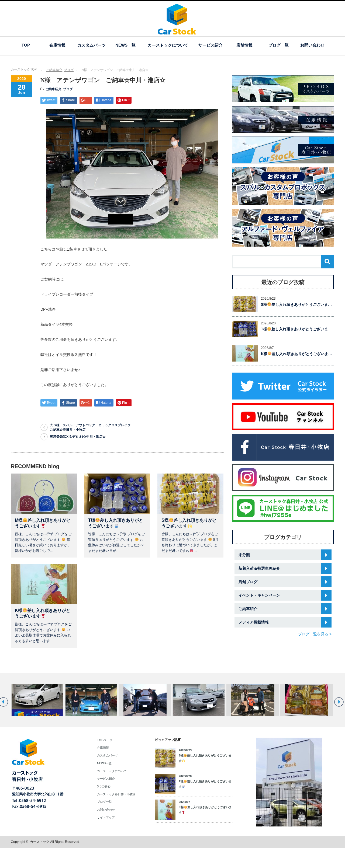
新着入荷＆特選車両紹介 (259, 568)
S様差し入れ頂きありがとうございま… (296, 304)
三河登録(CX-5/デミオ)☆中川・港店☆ (78, 437)
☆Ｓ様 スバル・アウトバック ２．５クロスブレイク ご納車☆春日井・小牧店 (91, 427)
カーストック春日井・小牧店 (116, 794)
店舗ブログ (248, 582)
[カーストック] (177, 32)
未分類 (244, 555)
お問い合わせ (312, 45)
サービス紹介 (210, 45)
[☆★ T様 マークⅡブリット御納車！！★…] (145, 700)
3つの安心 (104, 786)
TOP (26, 45)
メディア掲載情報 (254, 622)
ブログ (69, 70)
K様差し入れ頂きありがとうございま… (296, 354)
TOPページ (104, 740)
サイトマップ (106, 817)
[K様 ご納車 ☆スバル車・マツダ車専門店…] (198, 700)
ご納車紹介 (54, 70)
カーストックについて (168, 45)
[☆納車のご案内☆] (252, 700)
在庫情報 (57, 45)
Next (339, 702)
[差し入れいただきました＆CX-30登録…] (306, 700)
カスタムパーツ (91, 45)
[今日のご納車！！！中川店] (91, 700)
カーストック (39, 842)
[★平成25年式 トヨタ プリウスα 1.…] (37, 700)
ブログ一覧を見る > (315, 634)
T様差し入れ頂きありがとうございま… (296, 329)
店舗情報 (244, 45)
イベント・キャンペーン (259, 595)
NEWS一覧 (125, 45)
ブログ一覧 (278, 45)
